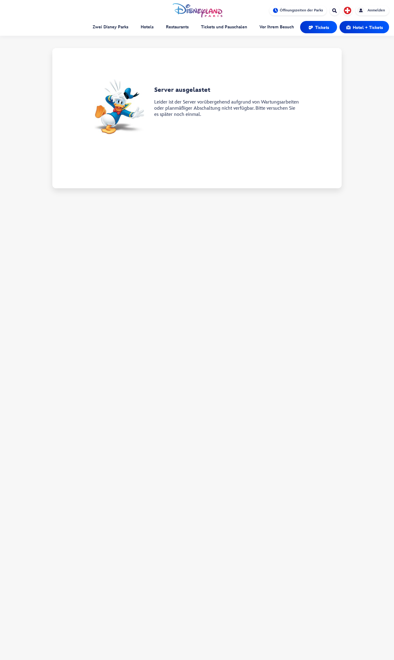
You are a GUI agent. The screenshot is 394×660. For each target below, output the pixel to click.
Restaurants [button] (177, 27)
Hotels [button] (147, 27)
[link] (318, 27)
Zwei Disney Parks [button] (110, 27)
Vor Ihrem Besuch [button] (276, 27)
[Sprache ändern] (347, 10)
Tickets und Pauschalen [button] (224, 27)
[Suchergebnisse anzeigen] (335, 11)
